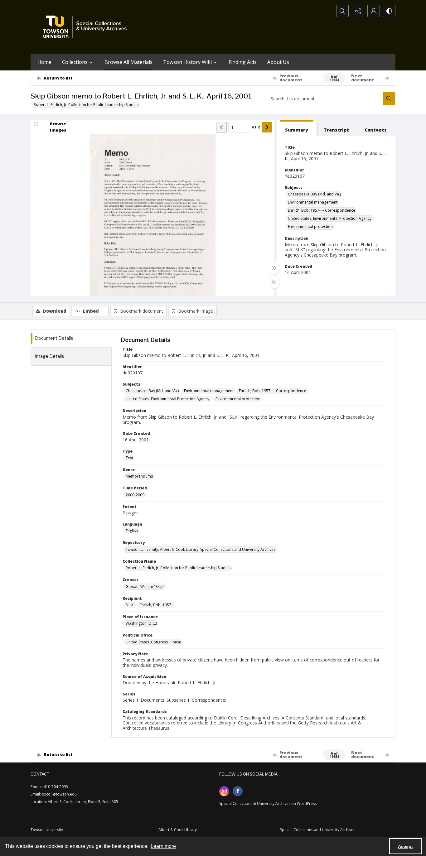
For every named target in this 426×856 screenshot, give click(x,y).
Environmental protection (310, 226)
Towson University (47, 829)
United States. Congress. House (153, 642)
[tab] (297, 128)
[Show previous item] (221, 127)
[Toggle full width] (274, 268)
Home (44, 62)
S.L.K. (130, 605)
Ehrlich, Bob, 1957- (156, 605)
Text (129, 457)
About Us (278, 62)
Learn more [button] (163, 846)
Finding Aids (243, 62)
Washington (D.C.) (141, 623)
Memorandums (139, 476)
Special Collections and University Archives (317, 829)
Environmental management (312, 202)
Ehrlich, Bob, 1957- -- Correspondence (321, 210)
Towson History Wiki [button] (187, 62)
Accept (405, 846)
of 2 (256, 127)
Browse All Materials (128, 62)
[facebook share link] (238, 791)
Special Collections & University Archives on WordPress (268, 803)
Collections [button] (75, 62)
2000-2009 (135, 495)
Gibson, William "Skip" (145, 586)
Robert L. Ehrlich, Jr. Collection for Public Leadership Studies (86, 104)
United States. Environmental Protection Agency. (330, 218)
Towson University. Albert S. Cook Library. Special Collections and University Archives (200, 549)
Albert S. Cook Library (177, 829)
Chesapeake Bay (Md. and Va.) (314, 194)
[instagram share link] (224, 791)
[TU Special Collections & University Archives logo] (87, 26)
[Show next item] (267, 127)
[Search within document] (389, 98)
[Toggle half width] (274, 282)
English (132, 530)
